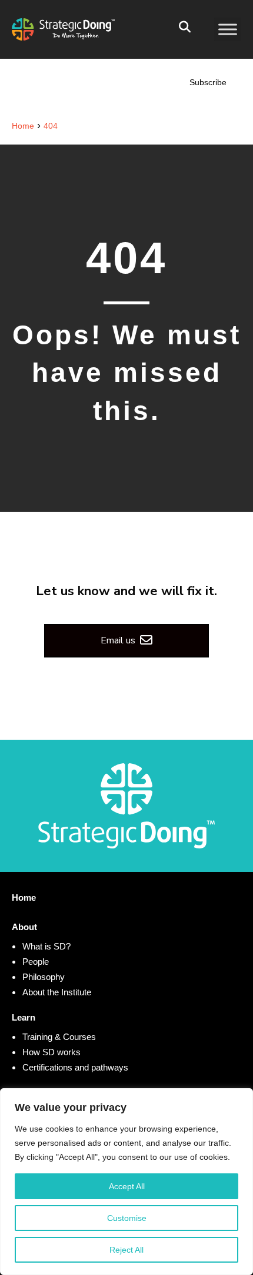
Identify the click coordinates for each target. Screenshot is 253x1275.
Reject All (126, 1249)
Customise (127, 1218)
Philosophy (43, 977)
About (24, 927)
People (35, 962)
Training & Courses (59, 1037)
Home (24, 897)
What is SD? (46, 946)
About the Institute (56, 992)
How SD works (51, 1052)
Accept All (127, 1186)
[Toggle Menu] (227, 29)
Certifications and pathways (75, 1067)
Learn (23, 1017)
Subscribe (208, 82)
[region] (126, 1181)
